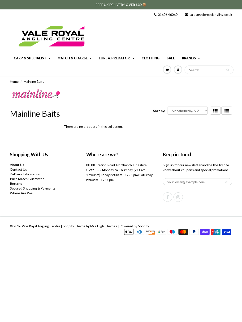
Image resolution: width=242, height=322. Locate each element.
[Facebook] (167, 197)
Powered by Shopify (134, 226)
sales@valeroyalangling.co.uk (211, 14)
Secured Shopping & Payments (33, 188)
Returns (16, 184)
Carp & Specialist (30, 58)
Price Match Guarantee (27, 179)
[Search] (227, 70)
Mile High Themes (103, 226)
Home (14, 81)
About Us (17, 165)
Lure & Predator (114, 58)
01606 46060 (167, 14)
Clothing (151, 58)
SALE (171, 58)
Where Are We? (22, 193)
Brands (189, 58)
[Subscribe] (226, 182)
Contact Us (18, 169)
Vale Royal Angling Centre (41, 226)
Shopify (68, 226)
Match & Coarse (72, 58)
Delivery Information (25, 174)
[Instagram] (178, 197)
